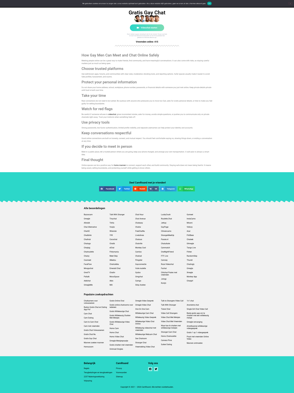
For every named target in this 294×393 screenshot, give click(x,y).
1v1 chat (190, 301)
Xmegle (190, 272)
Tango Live (191, 248)
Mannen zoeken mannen (94, 343)
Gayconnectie (140, 264)
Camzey (164, 260)
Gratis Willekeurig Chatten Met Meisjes (120, 316)
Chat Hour (139, 214)
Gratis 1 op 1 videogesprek (197, 332)
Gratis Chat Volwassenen (94, 330)
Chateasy (139, 223)
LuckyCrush (166, 214)
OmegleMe (88, 285)
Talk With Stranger (117, 214)
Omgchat (139, 277)
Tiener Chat (165, 309)
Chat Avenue (140, 219)
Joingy (164, 279)
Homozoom (88, 347)
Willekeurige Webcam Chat (146, 334)
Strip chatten (140, 285)
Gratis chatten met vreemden (121, 345)
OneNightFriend (167, 252)
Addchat (87, 281)
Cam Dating (88, 318)
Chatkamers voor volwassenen (91, 302)
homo (116, 165)
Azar (188, 231)
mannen (122, 165)
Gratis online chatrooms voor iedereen (121, 306)
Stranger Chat (140, 343)
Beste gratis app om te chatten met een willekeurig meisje (198, 315)
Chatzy (86, 256)
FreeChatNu (140, 231)
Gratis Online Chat (117, 301)
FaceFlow (88, 264)
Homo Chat (114, 332)
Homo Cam (114, 328)
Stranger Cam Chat (168, 332)
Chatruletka (114, 264)
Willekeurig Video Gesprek (145, 317)
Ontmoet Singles (116, 349)
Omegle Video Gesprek (144, 301)
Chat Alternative (90, 227)
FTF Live (164, 256)
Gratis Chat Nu (90, 334)
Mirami (189, 223)
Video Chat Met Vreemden (171, 321)
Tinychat (113, 219)
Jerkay (163, 223)
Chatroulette (89, 252)
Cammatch (165, 248)
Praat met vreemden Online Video (198, 338)
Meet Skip (114, 256)
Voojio (112, 227)
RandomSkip (192, 256)
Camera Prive (166, 340)
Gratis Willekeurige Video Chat (120, 323)
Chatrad (138, 256)
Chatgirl (190, 281)
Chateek (190, 239)
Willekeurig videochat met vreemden (145, 329)
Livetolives (139, 235)
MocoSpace (114, 277)
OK (209, 3)
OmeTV (87, 272)
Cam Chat (88, 314)
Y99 (111, 235)
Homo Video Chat (117, 337)
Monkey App (192, 277)
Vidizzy (190, 227)
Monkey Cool (140, 248)
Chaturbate (165, 243)
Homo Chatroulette (168, 336)
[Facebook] (150, 369)
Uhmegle (190, 243)
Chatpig (87, 248)
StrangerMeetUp (167, 235)
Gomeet (190, 214)
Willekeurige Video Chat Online (144, 322)
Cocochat (113, 239)
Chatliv (112, 272)
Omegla (190, 268)
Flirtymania (114, 252)
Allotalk (87, 223)
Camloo (138, 252)
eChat (112, 248)
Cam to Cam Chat (91, 322)
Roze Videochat (167, 264)
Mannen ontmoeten (195, 343)
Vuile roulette (140, 268)
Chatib (112, 243)
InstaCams (191, 219)
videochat (112, 114)
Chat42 (87, 231)
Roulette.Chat (166, 219)
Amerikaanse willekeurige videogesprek (197, 327)
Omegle (87, 219)
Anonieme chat (193, 305)
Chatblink (88, 235)
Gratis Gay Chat (90, 338)
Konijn (163, 283)
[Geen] (290, 3)
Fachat (164, 268)
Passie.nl (164, 239)
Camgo (138, 281)
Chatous (138, 239)
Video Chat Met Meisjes (170, 317)
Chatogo (87, 243)
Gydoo (138, 272)
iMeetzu (113, 260)
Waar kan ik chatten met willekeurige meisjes (171, 326)
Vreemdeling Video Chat (145, 347)
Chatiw (138, 227)
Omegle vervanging (194, 322)
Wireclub (113, 231)
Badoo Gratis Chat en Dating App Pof (95, 308)
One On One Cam (142, 309)
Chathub (87, 239)
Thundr (190, 260)
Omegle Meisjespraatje (119, 341)
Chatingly (190, 264)
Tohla (112, 223)
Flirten (189, 252)
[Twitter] (156, 369)
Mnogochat (88, 268)
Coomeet (87, 260)
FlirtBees (190, 235)
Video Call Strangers (169, 313)
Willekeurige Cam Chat (144, 313)
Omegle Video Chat (143, 305)
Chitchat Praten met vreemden (169, 273)
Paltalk (86, 277)
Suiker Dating (166, 344)
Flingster (138, 260)
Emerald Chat (115, 268)
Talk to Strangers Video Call (172, 301)
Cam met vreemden (92, 326)
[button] (107, 188)
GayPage (164, 227)
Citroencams (166, 231)
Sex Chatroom (141, 338)
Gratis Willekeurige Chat (119, 311)
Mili (111, 285)
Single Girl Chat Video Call (197, 309)
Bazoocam (88, 214)
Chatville (138, 243)
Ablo (111, 281)
